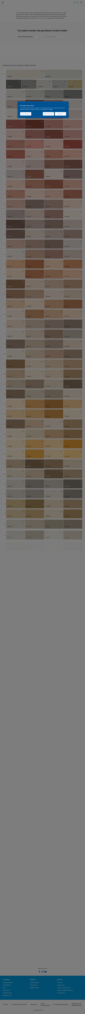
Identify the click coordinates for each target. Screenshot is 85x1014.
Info (51, 109)
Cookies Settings (25, 113)
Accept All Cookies (48, 113)
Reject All (60, 113)
